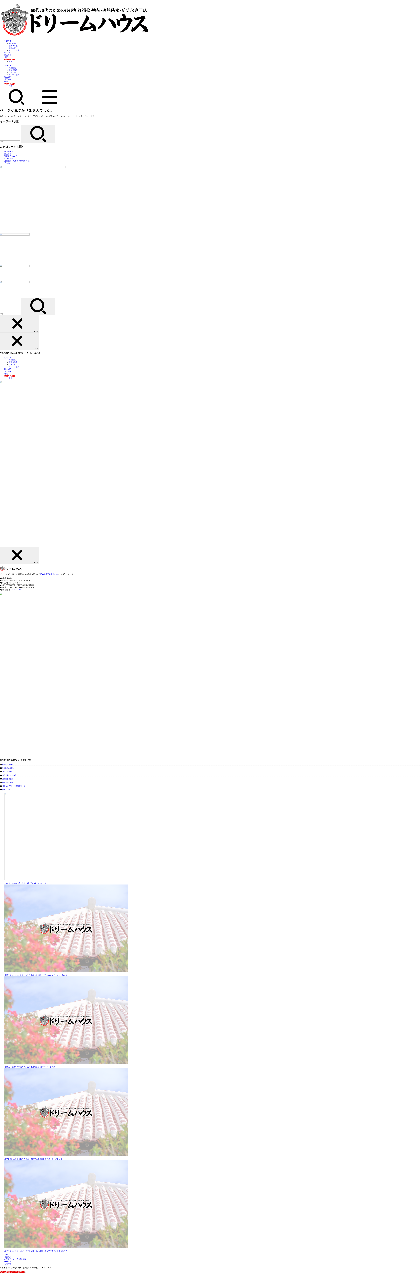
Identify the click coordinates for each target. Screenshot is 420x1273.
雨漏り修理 (13, 46)
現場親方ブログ (10, 156)
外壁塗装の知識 (7, 782)
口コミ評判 (8, 158)
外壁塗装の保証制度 (9, 775)
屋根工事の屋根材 (8, 768)
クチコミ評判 (7, 772)
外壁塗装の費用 (7, 779)
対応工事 (7, 41)
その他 (7, 163)
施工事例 (7, 55)
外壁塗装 (12, 43)
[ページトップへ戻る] (25, 1272)
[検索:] (10, 141)
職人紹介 (7, 53)
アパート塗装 (14, 50)
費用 (10, 61)
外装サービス (9, 152)
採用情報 (7, 1261)
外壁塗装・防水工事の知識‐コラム (17, 161)
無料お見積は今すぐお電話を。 (12, 1272)
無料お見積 (6, 790)
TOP (6, 1255)
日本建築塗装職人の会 (49, 574)
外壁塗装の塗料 (7, 764)
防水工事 (12, 48)
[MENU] (49, 105)
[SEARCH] (16, 105)
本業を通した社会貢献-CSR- (15, 1259)
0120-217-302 (16, 590)
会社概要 (7, 1257)
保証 (6, 57)
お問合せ (7, 1264)
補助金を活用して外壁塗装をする (13, 786)
